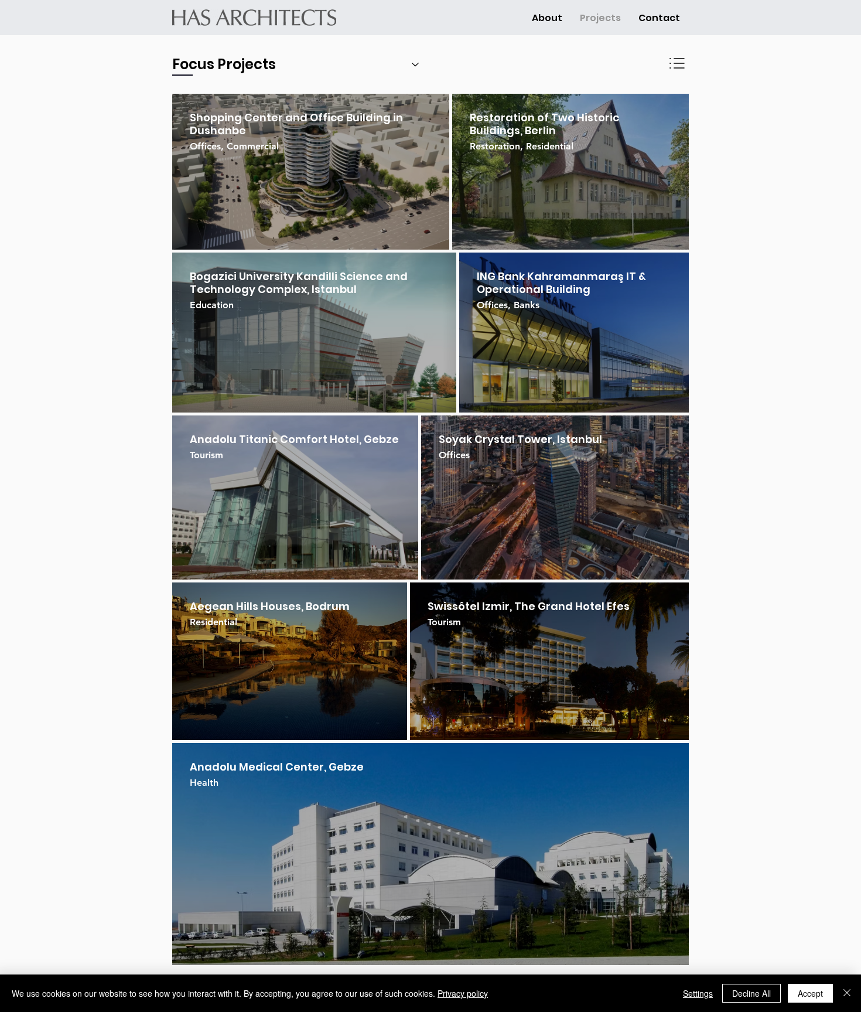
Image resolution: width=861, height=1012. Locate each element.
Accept (810, 993)
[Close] (847, 993)
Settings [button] (698, 993)
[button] (547, 18)
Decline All (751, 993)
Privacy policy (463, 993)
